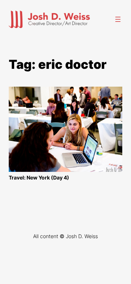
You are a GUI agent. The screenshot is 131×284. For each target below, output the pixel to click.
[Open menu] (118, 19)
